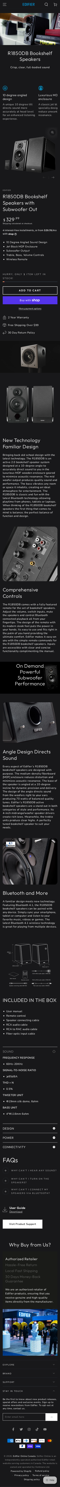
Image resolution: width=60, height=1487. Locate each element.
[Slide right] (53, 177)
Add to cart (30, 290)
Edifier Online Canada (24, 1456)
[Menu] (4, 4)
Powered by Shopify (21, 1471)
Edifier (7, 190)
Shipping (7, 223)
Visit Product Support (22, 1224)
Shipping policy (32, 1479)
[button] (46, 4)
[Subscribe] (51, 1417)
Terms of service (40, 1475)
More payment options (30, 308)
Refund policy (42, 1471)
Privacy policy (21, 1475)
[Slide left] (44, 177)
